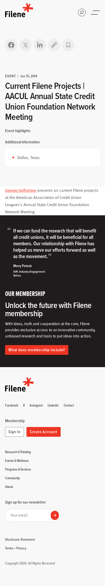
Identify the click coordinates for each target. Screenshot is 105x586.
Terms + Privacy (15, 548)
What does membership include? (36, 350)
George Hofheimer (20, 190)
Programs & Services (18, 469)
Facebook (11, 405)
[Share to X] (25, 45)
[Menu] (96, 12)
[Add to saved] (68, 45)
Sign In (14, 432)
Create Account (43, 432)
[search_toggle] (82, 12)
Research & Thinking (18, 452)
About (9, 487)
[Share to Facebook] (11, 45)
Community (12, 478)
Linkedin (53, 405)
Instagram (36, 405)
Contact (69, 405)
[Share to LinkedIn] (40, 45)
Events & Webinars (17, 461)
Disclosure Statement (20, 539)
